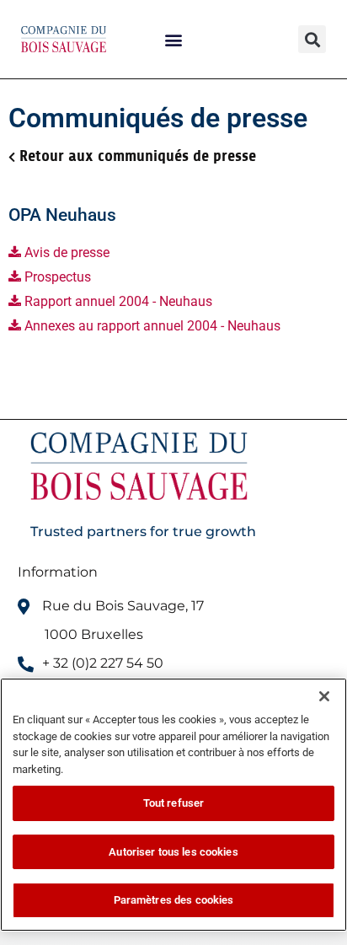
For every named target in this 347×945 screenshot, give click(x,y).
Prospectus (56, 277)
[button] (173, 39)
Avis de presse (65, 252)
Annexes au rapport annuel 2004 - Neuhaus (150, 326)
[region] (173, 805)
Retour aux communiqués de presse (137, 156)
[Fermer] (324, 696)
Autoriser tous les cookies (173, 852)
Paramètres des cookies (174, 900)
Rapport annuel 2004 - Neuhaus (116, 301)
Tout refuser (174, 803)
